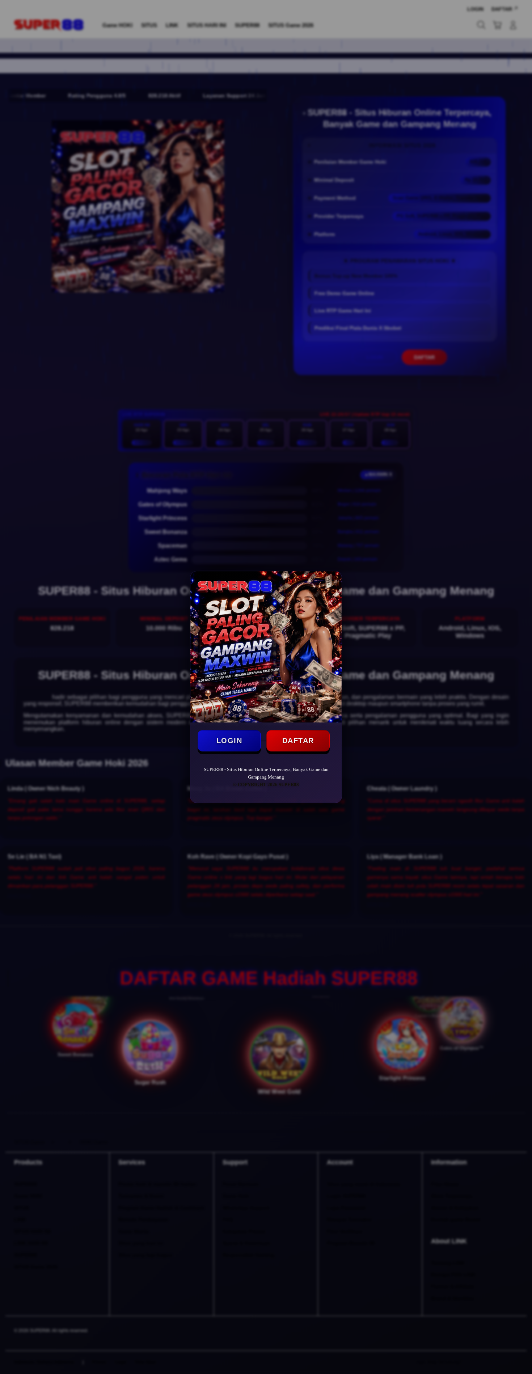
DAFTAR (298, 741)
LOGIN (229, 741)
